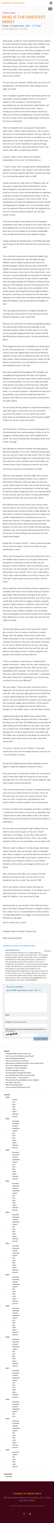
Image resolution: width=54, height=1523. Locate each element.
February (15, 1114)
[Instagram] (30, 1514)
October (15, 1126)
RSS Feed (9, 1476)
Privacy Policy (40, 1506)
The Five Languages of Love (15, 1070)
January (15, 1116)
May (13, 1107)
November (15, 1123)
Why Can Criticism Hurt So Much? (17, 1061)
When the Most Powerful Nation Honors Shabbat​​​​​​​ (22, 1080)
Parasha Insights (9, 13)
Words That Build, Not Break (15, 1058)
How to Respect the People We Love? (18, 1087)
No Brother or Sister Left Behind (16, 1068)
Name (7, 1015)
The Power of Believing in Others (17, 1066)
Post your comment (15, 987)
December (15, 1121)
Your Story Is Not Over (13, 1082)
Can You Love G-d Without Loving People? (20, 1056)
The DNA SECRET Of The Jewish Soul (18, 1054)
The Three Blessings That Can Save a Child (20, 1075)
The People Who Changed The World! (18, 1073)
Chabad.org (22, 1506)
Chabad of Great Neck (13, 3)
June (13, 1104)
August (14, 1099)
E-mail (15, 1022)
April (14, 1109)
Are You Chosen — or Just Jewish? (17, 1077)
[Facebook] (24, 1514)
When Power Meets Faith (14, 1085)
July (13, 1102)
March (14, 1111)
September (16, 1128)
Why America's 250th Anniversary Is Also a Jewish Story (25, 1063)
